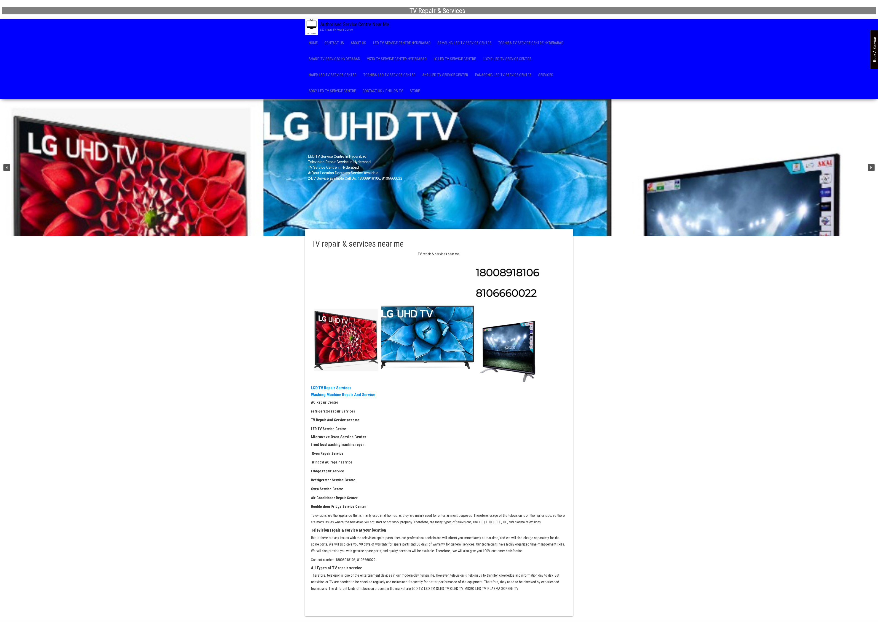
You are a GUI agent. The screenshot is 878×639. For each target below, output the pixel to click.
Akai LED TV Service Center (445, 75)
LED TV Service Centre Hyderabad (402, 43)
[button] (6, 167)
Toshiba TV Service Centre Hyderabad (530, 43)
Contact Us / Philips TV (383, 91)
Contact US (334, 43)
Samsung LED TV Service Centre (464, 43)
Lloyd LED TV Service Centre (507, 59)
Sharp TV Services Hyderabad (334, 59)
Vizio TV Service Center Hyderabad (397, 59)
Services (545, 75)
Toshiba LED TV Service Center (389, 75)
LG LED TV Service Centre (455, 59)
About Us (358, 43)
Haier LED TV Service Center (332, 75)
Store (415, 91)
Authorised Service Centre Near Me (354, 24)
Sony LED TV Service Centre (332, 91)
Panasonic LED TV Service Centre (503, 75)
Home (313, 43)
